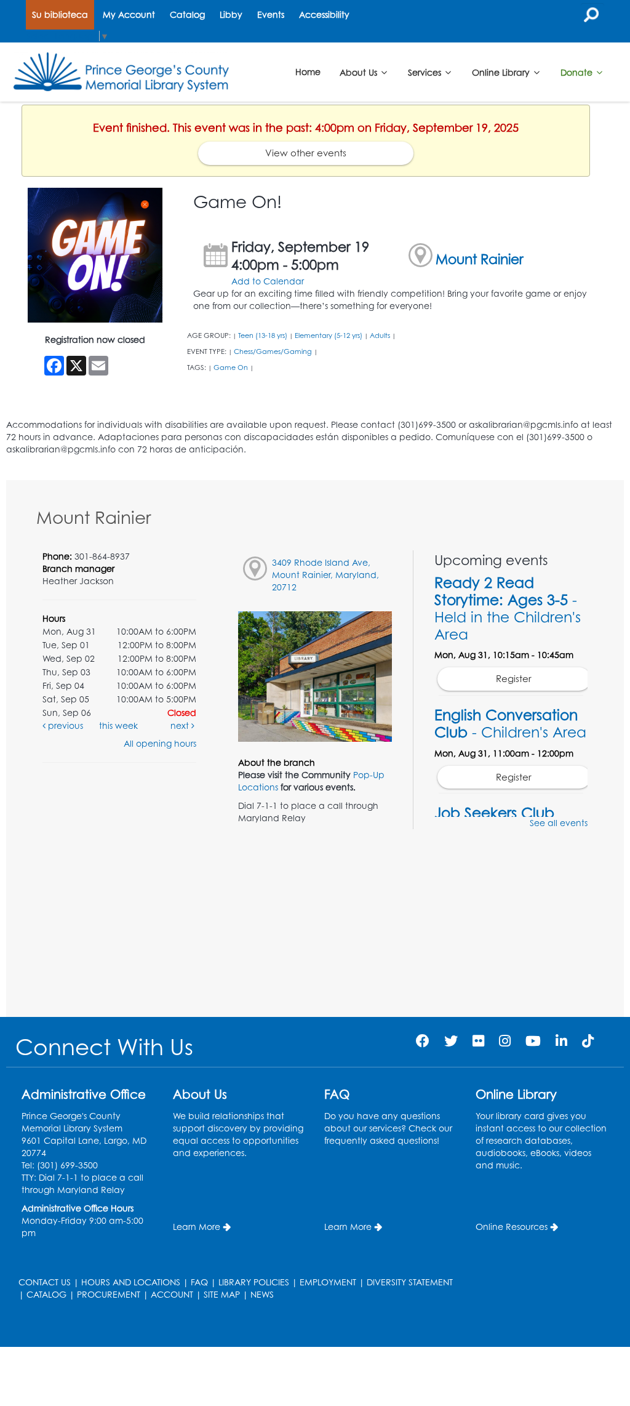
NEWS (262, 1294)
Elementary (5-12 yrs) (328, 335)
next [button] (180, 725)
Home (308, 71)
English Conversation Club (510, 723)
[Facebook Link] (422, 1040)
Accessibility (324, 14)
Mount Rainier (480, 259)
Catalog (187, 14)
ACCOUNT (172, 1294)
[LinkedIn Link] (561, 1040)
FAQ (199, 1282)
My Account (129, 14)
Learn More (196, 1226)
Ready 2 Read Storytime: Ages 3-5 (507, 608)
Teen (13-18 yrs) (262, 335)
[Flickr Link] (478, 1040)
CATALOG (46, 1294)
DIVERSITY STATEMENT (410, 1282)
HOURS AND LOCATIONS (130, 1282)
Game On (230, 367)
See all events (559, 822)
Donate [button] (577, 71)
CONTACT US (44, 1282)
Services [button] (426, 71)
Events (270, 14)
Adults (380, 335)
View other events (305, 153)
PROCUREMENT (108, 1294)
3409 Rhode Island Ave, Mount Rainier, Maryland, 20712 (325, 574)
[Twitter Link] (451, 1040)
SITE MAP (222, 1294)
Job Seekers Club (494, 812)
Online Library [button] (502, 71)
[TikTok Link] (588, 1040)
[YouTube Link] (533, 1040)
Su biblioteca (60, 14)
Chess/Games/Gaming (273, 351)
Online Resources (512, 1226)
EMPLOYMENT (328, 1282)
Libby (231, 14)
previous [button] (64, 725)
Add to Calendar (267, 281)
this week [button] (118, 725)
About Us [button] (360, 71)
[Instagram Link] (505, 1040)
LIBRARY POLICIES (253, 1282)
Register (514, 679)
